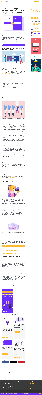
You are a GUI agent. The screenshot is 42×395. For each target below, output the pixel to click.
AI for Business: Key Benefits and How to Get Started (19, 325)
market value (21, 67)
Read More (5, 337)
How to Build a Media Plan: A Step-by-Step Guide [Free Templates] (7, 330)
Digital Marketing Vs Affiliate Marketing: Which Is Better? (10, 247)
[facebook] (31, 388)
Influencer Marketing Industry (6, 73)
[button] (20, 1)
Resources (18, 384)
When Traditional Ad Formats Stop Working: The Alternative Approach (35, 8)
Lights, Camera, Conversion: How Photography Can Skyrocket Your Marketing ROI (19, 349)
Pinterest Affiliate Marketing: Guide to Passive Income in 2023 (11, 250)
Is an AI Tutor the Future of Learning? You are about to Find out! (35, 15)
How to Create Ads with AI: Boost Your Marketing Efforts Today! (7, 347)
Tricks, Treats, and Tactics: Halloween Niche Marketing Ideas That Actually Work (36, 11)
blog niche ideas (12, 177)
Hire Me (31, 385)
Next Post (27, 367)
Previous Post (3, 367)
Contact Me (32, 383)
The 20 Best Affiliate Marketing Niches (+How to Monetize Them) (11, 253)
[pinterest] (32, 388)
